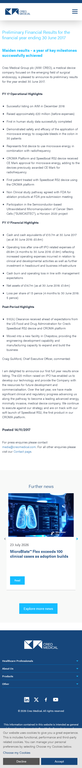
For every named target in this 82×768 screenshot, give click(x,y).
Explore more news (38, 608)
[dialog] (41, 748)
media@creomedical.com (19, 447)
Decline (21, 761)
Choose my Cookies (16, 752)
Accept (59, 761)
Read (17, 580)
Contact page (22, 451)
